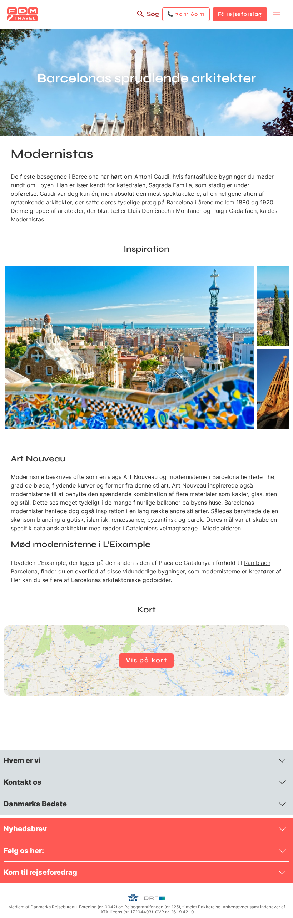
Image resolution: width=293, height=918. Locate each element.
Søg (153, 14)
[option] (129, 347)
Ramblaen (257, 562)
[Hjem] (22, 14)
